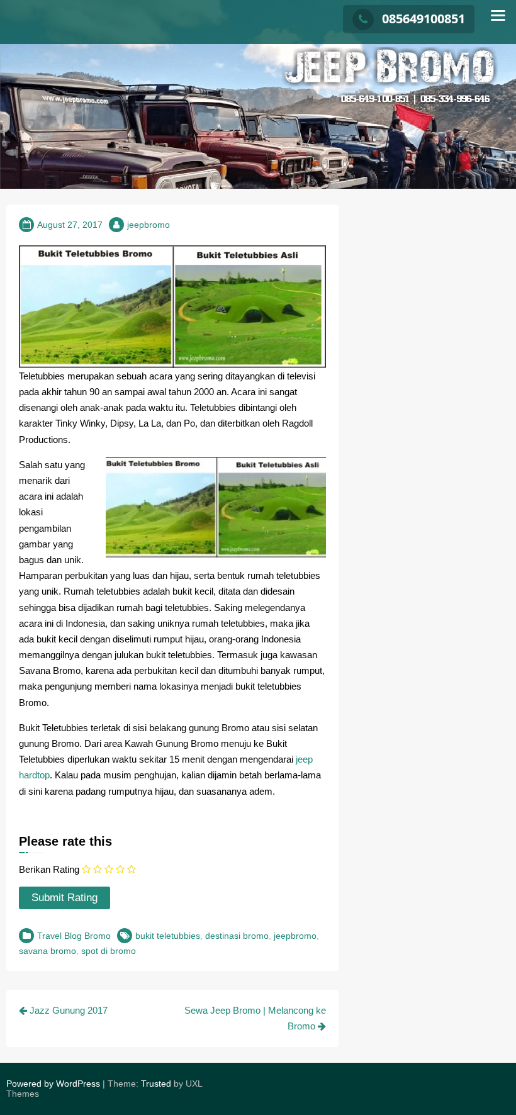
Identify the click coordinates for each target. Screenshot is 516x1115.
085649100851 (423, 18)
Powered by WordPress (53, 1084)
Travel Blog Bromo (74, 936)
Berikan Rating (49, 869)
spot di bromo (108, 951)
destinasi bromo (237, 936)
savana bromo (47, 951)
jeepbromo (148, 225)
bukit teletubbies (167, 936)
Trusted (156, 1084)
